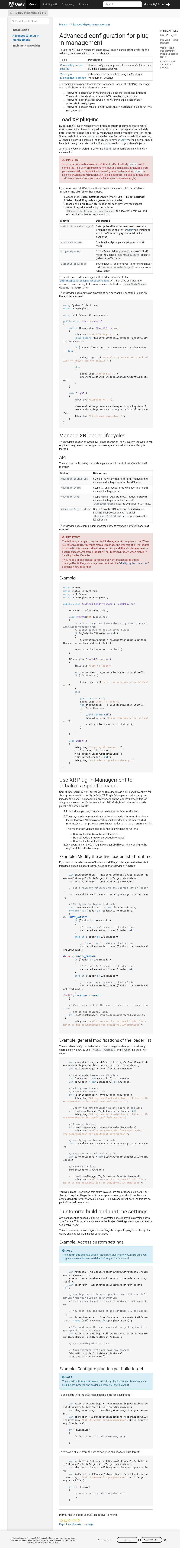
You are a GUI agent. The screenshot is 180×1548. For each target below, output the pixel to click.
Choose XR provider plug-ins (71, 67)
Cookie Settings (104, 1540)
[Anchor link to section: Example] (56, 578)
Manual (33, 4)
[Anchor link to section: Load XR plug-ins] (56, 119)
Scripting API (49, 4)
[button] (61, 1520)
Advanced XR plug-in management (25, 37)
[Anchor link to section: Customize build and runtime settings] (56, 1211)
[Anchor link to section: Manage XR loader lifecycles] (56, 435)
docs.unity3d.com (154, 4)
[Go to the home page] (16, 4)
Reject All (127, 1540)
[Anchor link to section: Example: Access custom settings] (56, 1242)
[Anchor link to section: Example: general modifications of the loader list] (56, 1040)
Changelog (68, 4)
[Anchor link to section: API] (56, 457)
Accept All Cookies (151, 1540)
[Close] (165, 1540)
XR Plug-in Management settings (73, 76)
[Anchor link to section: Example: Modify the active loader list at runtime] (56, 856)
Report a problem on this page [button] (76, 1524)
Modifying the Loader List (134, 563)
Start (123, 139)
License (83, 4)
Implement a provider (26, 45)
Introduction (20, 30)
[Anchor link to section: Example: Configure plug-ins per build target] (56, 1369)
